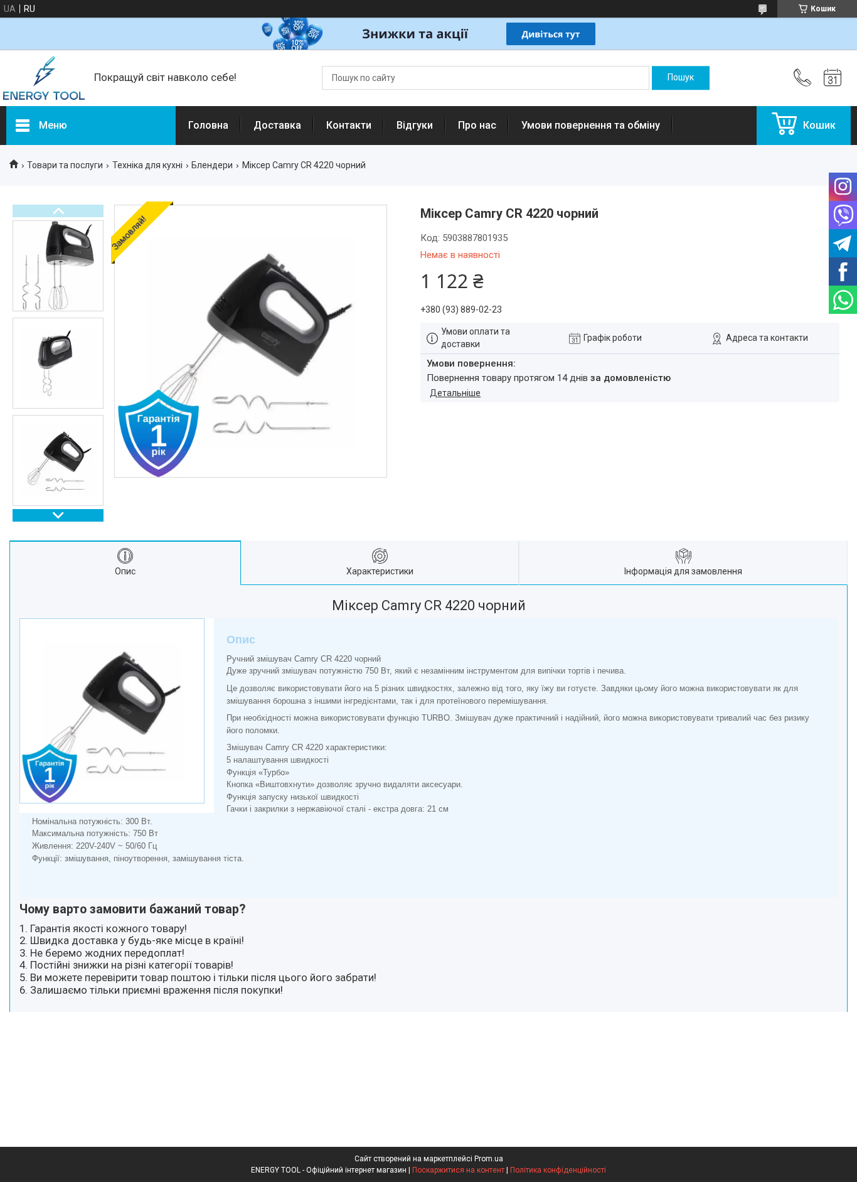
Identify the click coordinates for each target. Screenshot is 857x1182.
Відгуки (415, 125)
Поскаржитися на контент (458, 1170)
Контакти (348, 125)
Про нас (477, 125)
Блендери (212, 165)
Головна (208, 125)
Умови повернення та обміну (590, 125)
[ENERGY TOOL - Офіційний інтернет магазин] (44, 78)
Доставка (277, 125)
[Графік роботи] (832, 77)
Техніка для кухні (147, 165)
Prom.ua (488, 1158)
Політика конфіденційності (558, 1170)
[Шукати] (681, 78)
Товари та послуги (65, 165)
